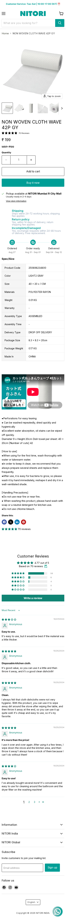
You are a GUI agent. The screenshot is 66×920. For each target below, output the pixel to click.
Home (5, 33)
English (31, 902)
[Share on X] (10, 522)
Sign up (52, 867)
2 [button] (29, 802)
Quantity (6, 152)
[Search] (59, 23)
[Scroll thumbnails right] (61, 108)
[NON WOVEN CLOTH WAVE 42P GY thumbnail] (7, 108)
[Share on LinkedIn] (17, 522)
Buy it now (33, 182)
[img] (9, 619)
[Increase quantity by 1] (31, 159)
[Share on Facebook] (4, 522)
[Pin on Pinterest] (23, 522)
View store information (16, 201)
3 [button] (34, 802)
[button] (10, 529)
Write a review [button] (33, 598)
